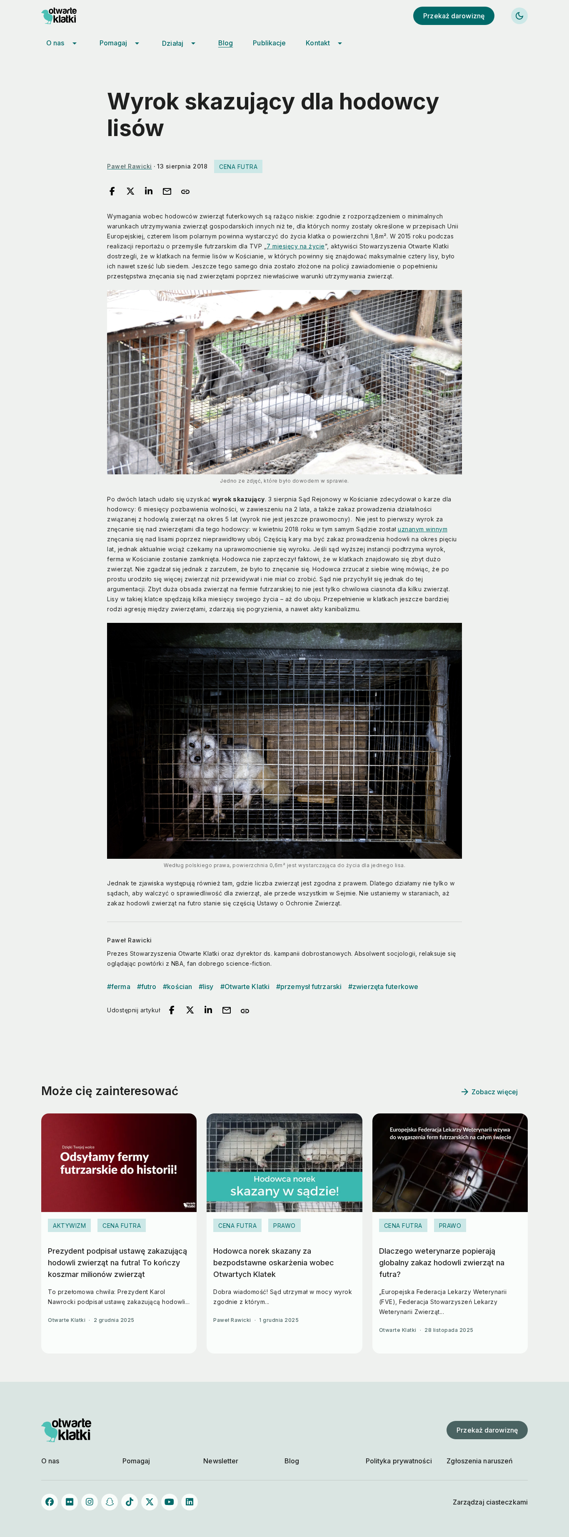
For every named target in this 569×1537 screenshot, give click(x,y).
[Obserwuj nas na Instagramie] (89, 1502)
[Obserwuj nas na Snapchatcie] (109, 1502)
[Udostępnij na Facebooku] (112, 191)
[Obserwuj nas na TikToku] (129, 1502)
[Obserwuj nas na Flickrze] (69, 1502)
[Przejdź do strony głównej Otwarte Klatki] (66, 15)
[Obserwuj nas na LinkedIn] (189, 1502)
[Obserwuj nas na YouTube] (169, 1502)
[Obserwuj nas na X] (149, 1502)
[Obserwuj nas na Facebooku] (49, 1502)
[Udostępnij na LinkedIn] (149, 191)
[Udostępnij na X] (130, 191)
